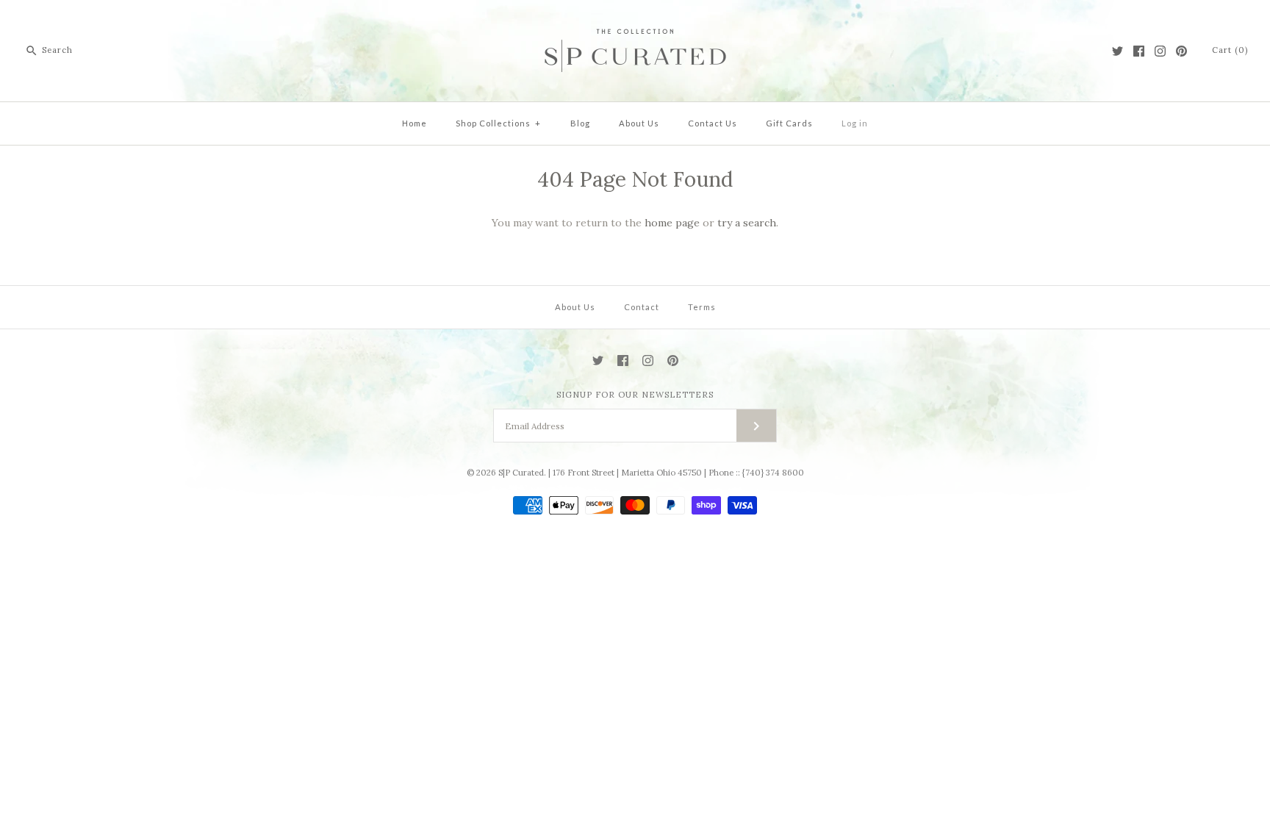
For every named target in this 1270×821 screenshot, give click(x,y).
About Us (639, 123)
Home (414, 123)
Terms (702, 307)
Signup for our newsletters (635, 395)
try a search (746, 222)
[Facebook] (1138, 51)
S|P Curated (521, 472)
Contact (641, 307)
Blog (580, 123)
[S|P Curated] (635, 22)
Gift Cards (789, 123)
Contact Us (712, 123)
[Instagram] (1160, 51)
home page (672, 222)
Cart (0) (1230, 50)
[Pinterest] (1181, 51)
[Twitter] (1117, 51)
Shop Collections (498, 123)
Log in (855, 123)
